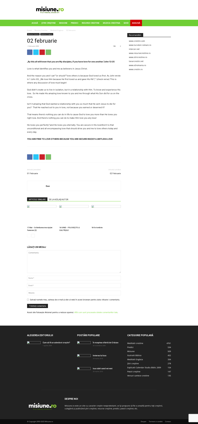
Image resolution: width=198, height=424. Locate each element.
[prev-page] (28, 235)
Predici (74, 23)
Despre (143, 421)
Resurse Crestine (90, 23)
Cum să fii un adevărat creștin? (56, 343)
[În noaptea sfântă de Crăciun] (84, 346)
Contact (168, 421)
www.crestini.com (137, 41)
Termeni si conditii (156, 421)
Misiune (63, 23)
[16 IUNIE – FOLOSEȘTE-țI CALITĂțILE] (74, 215)
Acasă (35, 23)
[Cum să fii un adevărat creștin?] (34, 346)
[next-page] (33, 235)
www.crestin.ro (136, 69)
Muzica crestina (111, 23)
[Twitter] (36, 52)
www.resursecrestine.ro (139, 53)
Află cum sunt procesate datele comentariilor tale (95, 312)
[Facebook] (29, 52)
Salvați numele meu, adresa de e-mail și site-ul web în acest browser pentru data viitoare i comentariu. (75, 299)
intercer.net (134, 49)
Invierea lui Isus (99, 355)
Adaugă (136, 23)
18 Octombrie (97, 228)
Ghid (126, 23)
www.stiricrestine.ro (138, 57)
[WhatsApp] (48, 52)
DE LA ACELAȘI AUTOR (58, 199)
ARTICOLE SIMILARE (37, 199)
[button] (167, 23)
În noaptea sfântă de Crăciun (105, 343)
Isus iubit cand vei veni (102, 368)
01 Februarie (32, 173)
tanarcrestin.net (136, 61)
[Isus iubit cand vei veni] (84, 372)
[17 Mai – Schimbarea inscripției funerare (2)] (41, 215)
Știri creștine (48, 23)
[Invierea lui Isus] (84, 359)
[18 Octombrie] (106, 215)
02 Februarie (115, 173)
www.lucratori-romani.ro (140, 45)
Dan (48, 186)
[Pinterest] (42, 52)
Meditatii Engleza (56, 30)
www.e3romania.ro (137, 65)
